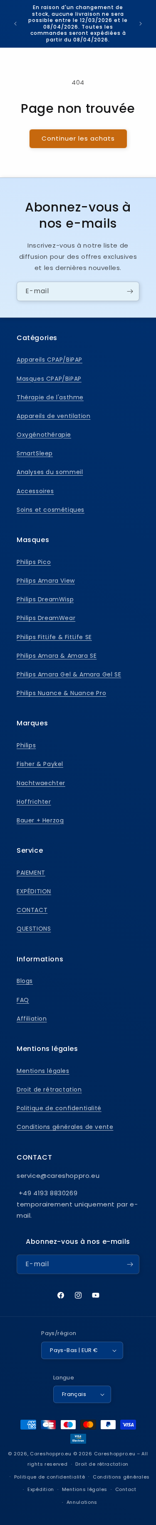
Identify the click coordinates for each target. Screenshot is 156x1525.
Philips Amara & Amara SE (57, 656)
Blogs (25, 981)
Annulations (82, 1502)
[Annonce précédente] (15, 24)
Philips (26, 745)
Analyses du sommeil (50, 472)
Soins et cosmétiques (50, 510)
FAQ (23, 1000)
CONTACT (32, 910)
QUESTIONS (34, 928)
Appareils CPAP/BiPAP (49, 359)
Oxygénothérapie (44, 435)
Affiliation (32, 1018)
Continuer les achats (78, 138)
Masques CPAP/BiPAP (49, 379)
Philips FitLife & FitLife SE (54, 637)
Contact (125, 1489)
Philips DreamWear (46, 618)
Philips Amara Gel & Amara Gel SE (69, 674)
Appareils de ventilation (53, 416)
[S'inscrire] (130, 291)
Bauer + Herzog (40, 820)
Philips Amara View (46, 580)
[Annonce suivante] (140, 24)
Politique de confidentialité (59, 1108)
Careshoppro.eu (51, 1453)
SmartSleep (35, 453)
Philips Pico (34, 562)
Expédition (40, 1489)
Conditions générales (121, 1477)
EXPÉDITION (34, 891)
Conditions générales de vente (65, 1127)
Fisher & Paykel (40, 764)
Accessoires (35, 491)
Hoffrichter (34, 802)
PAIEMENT (31, 872)
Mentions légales (43, 1071)
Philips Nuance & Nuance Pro (61, 693)
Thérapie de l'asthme (50, 397)
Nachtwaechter (41, 783)
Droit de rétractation (49, 1089)
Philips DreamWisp (45, 599)
